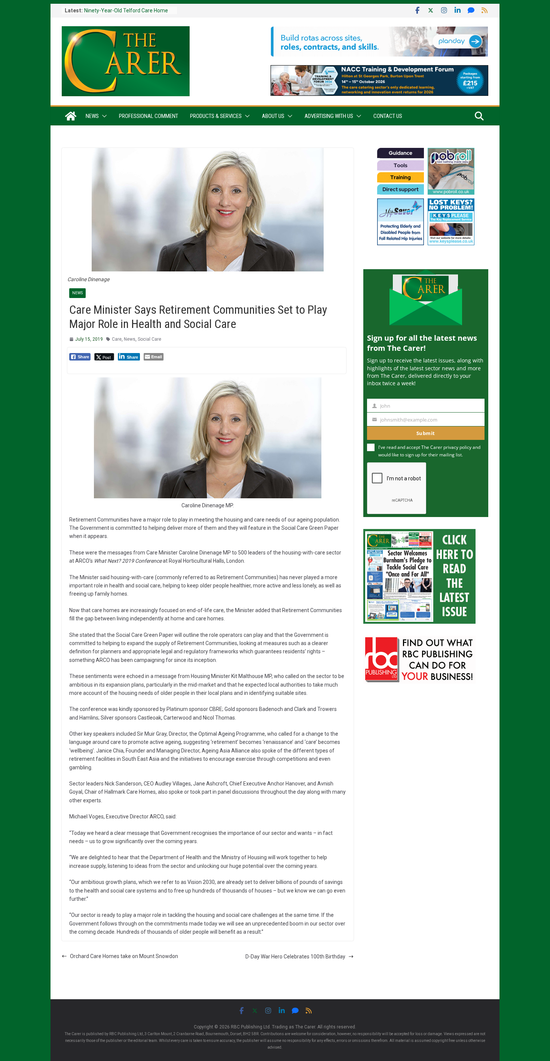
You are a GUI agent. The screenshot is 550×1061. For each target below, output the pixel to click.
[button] (103, 116)
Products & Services (216, 116)
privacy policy (457, 447)
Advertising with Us (329, 116)
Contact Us (387, 116)
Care (117, 339)
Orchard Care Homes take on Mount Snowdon (124, 956)
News (92, 116)
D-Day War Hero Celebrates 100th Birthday (295, 957)
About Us (273, 116)
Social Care (149, 339)
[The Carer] (71, 116)
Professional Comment (148, 116)
